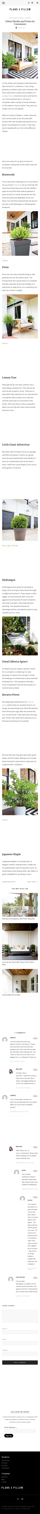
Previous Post (9, 881)
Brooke (22, 28)
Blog (3, 1479)
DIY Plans (5, 1465)
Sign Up (9, 1436)
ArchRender (5, 1468)
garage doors (7, 96)
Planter (5, 260)
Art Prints (4, 1463)
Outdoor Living (16, 18)
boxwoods (17, 185)
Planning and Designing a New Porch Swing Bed (18, 919)
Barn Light (6, 545)
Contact (4, 1482)
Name (5, 1329)
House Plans (6, 1460)
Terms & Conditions (22, 1508)
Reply (35, 1038)
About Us (4, 1477)
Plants (28, 18)
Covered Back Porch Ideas (11, 995)
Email (4, 1339)
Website (5, 1350)
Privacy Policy (7, 1508)
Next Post (32, 881)
